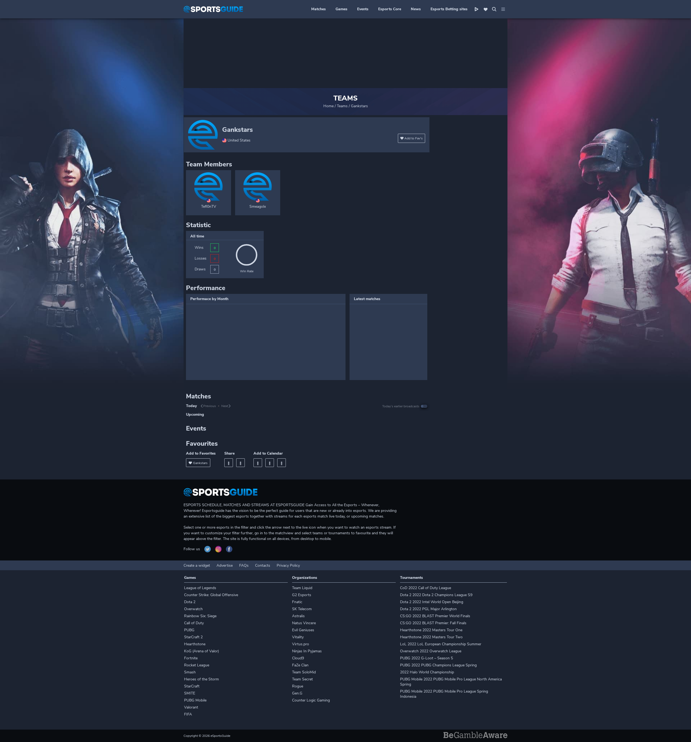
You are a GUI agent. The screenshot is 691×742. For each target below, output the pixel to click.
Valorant (191, 707)
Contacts (262, 565)
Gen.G (297, 693)
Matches (318, 9)
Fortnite (191, 658)
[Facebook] (228, 462)
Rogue (297, 686)
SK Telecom (302, 609)
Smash (190, 672)
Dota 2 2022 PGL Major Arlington (428, 609)
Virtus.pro (300, 644)
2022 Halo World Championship (427, 672)
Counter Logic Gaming (311, 700)
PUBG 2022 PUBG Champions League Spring (438, 665)
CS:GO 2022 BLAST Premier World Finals (435, 616)
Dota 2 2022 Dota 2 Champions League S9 (436, 594)
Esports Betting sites (449, 9)
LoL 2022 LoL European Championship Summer (440, 644)
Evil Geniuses (303, 630)
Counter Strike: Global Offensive (211, 594)
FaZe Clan (300, 665)
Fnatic (297, 602)
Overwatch (193, 609)
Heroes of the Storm (201, 679)
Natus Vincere (304, 623)
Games (341, 9)
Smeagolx (257, 206)
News (416, 9)
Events (362, 9)
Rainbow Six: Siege (200, 616)
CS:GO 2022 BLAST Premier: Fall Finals (433, 623)
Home (328, 106)
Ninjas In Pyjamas (307, 651)
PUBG (189, 630)
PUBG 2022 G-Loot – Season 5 (426, 658)
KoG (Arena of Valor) (201, 651)
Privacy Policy (288, 565)
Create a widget (197, 565)
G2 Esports (301, 594)
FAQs (244, 565)
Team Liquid (302, 587)
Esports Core (389, 9)
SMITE (189, 693)
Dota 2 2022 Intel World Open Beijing (431, 602)
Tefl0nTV (208, 206)
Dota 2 (189, 602)
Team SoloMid (304, 672)
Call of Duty (194, 623)
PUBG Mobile (195, 700)
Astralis (298, 616)
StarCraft (191, 686)
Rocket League (196, 665)
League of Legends (200, 587)
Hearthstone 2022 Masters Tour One (431, 630)
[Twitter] (240, 462)
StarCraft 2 (193, 637)
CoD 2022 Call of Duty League (425, 587)
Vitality (298, 637)
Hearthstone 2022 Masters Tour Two (431, 637)
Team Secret (302, 679)
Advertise (224, 565)
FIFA (188, 714)
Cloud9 (298, 658)
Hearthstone (194, 644)
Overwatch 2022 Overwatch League (430, 651)
